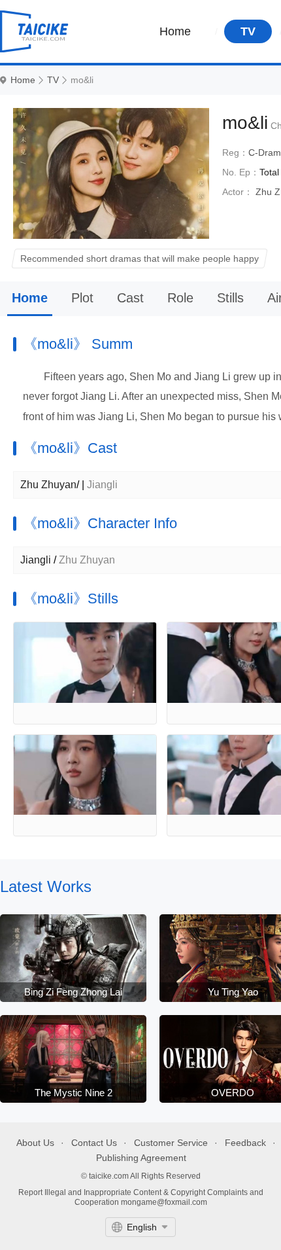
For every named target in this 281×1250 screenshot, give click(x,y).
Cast (130, 298)
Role (180, 298)
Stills (230, 298)
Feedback (245, 1142)
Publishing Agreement (141, 1157)
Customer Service (171, 1142)
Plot (82, 298)
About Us (35, 1142)
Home (175, 31)
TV (248, 31)
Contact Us (94, 1142)
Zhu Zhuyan (48, 484)
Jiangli (35, 559)
